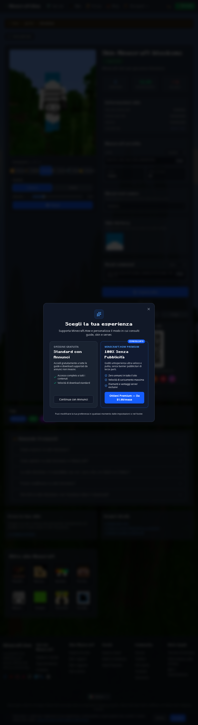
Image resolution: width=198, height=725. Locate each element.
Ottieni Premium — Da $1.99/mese (124, 397)
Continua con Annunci (73, 399)
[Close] (148, 309)
